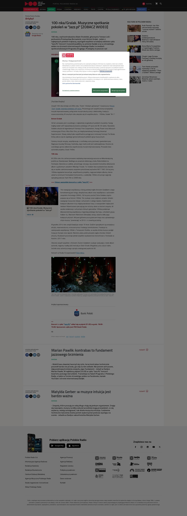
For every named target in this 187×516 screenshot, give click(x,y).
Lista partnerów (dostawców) (71, 83)
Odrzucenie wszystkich (100, 90)
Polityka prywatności (106, 71)
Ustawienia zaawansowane (70, 90)
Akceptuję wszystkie (118, 90)
